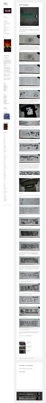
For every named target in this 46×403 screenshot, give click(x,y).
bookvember (5, 150)
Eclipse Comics (5, 96)
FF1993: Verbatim (8, 77)
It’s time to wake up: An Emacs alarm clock (7, 75)
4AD (4, 136)
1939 (4, 134)
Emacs (4, 166)
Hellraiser (5, 175)
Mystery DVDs (5, 28)
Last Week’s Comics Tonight (7, 23)
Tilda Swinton (5, 87)
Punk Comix (5, 192)
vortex (4, 201)
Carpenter (5, 151)
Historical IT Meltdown (6, 33)
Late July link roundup (6, 74)
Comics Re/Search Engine (7, 103)
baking (4, 140)
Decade (4, 89)
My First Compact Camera (7, 27)
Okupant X (31, 140)
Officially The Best (6, 86)
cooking (4, 159)
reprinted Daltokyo (35, 253)
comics (4, 155)
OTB (4, 190)
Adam (4, 78)
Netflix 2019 (5, 88)
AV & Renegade (5, 100)
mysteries (5, 185)
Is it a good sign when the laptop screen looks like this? (7, 79)
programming (5, 191)
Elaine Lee (5, 99)
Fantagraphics (5, 95)
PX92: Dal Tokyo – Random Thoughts (27, 368)
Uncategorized (5, 200)
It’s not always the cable (6, 34)
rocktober (5, 195)
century (5, 154)
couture (5, 160)
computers (5, 156)
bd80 (4, 141)
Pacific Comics (5, 97)
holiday (4, 176)
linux (4, 180)
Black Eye (5, 102)
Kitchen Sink (5, 101)
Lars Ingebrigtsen (6, 17)
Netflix (4, 186)
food (4, 170)
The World (5, 85)
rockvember (5, 196)
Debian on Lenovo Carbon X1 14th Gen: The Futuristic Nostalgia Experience (7, 68)
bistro (4, 144)
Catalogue (5, 26)
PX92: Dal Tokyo (28, 350)
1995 (4, 135)
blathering (5, 146)
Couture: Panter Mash (29, 346)
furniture (5, 171)
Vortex (4, 98)
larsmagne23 (26, 358)
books (4, 149)
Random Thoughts (6, 3)
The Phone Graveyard (6, 22)
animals (5, 139)
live (4, 181)
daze (4, 161)
